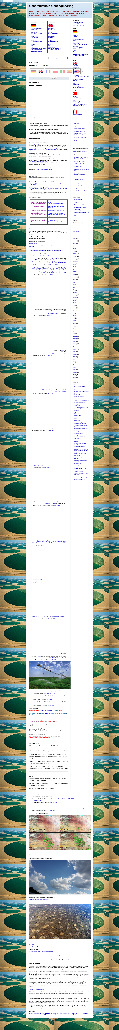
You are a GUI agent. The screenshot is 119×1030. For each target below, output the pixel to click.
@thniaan (43, 259)
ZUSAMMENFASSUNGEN (36, 28)
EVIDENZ (33, 31)
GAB (75, 126)
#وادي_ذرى (54, 258)
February (75, 245)
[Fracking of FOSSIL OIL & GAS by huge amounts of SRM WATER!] (60, 938)
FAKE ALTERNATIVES (53, 41)
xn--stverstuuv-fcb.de (78, 433)
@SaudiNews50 (39, 269)
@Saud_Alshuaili (35, 542)
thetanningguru (77, 430)
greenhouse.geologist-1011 (80, 453)
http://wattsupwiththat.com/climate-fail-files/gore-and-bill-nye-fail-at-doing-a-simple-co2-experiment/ (81, 449)
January (74, 243)
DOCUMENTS (51, 29)
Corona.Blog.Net (77, 470)
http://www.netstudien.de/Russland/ (81, 391)
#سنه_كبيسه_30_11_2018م (38, 616)
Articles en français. (77, 114)
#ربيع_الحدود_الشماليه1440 (60, 272)
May (73, 246)
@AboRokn (54, 271)
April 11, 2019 (51, 274)
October (74, 238)
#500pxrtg (75, 798)
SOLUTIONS (51, 40)
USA (32, 45)
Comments (76, 225)
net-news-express (78, 463)
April (74, 264)
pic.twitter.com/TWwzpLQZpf (59, 262)
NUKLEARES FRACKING (36, 33)
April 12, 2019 (50, 315)
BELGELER (75, 96)
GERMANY (50, 43)
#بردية (64, 267)
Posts (75, 222)
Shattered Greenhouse (79, 396)
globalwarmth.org (77, 426)
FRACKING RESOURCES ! (80, 402)
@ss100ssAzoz (50, 542)
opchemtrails (76, 458)
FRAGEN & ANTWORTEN (36, 49)
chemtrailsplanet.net (78, 444)
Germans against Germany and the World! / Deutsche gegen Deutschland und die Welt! (81, 178)
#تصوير (38, 267)
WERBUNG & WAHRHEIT (36, 51)
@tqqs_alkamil (62, 269)
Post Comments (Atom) (40, 120)
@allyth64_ (56, 261)
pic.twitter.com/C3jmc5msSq (51, 428)
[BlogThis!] (52, 78)
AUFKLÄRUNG (34, 37)
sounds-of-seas (77, 466)
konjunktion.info (77, 412)
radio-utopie (76, 461)
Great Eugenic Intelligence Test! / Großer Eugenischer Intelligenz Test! (82, 182)
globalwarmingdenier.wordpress (81, 428)
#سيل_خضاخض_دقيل (37, 465)
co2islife (75, 418)
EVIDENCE (50, 31)
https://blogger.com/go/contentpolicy (37, 144)
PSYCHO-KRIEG (34, 36)
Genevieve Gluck (77, 476)
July (73, 249)
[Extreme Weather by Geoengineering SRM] (39, 899)
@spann (60, 798)
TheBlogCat (76, 410)
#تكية (50, 268)
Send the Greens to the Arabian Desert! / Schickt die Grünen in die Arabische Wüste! (81, 192)
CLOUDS (50, 44)
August (74, 251)
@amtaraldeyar (43, 542)
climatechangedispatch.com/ (80, 468)
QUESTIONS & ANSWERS (54, 49)
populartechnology (78, 422)
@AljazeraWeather (62, 271)
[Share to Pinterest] (56, 78)
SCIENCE (50, 32)
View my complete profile (34, 946)
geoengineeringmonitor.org (80, 443)
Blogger (69, 959)
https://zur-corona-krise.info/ (80, 386)
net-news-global (77, 465)
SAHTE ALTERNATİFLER (78, 105)
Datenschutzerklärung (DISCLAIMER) (42, 1014)
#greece (53, 798)
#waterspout (48, 798)
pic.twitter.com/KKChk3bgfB (60, 391)
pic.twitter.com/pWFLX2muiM (57, 616)
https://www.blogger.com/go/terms (44, 169)
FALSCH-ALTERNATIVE (36, 41)
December (75, 241)
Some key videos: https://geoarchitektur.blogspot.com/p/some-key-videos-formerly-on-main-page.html (46, 245)
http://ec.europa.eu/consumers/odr (36, 989)
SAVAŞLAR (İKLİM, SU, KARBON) (80, 102)
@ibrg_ (52, 541)
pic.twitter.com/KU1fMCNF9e (59, 696)
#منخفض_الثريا (37, 389)
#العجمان (46, 616)
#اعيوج (48, 540)
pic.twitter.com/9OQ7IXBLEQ (49, 690)
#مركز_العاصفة (43, 389)
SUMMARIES (51, 28)
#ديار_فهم (61, 259)
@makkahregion (50, 261)
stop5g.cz (76, 384)
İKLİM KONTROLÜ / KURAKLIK (80, 99)
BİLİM (74, 100)
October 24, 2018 (53, 802)
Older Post (65, 117)
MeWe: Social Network (79, 129)
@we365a (47, 259)
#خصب (48, 701)
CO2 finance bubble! (78, 166)
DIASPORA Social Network (79, 131)
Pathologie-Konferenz (78, 471)
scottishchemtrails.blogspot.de (80, 439)
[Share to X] (53, 78)
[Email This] (51, 78)
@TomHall (70, 798)
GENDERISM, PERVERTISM (54, 48)
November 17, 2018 (51, 659)
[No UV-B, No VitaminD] (34, 855)
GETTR (75, 125)
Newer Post (32, 117)
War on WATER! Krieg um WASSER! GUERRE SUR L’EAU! (82, 158)
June (74, 248)
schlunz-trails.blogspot (79, 456)
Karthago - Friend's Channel (80, 133)
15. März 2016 (51, 810)
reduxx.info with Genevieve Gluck (81, 477)
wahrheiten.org (77, 438)
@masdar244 (50, 269)
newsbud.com (77, 420)
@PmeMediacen (42, 261)
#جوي (35, 267)
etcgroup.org (76, 441)
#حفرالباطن (38, 656)
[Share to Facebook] (55, 78)
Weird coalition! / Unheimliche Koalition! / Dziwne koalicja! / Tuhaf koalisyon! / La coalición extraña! (81, 187)
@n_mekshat (56, 269)
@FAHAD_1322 (35, 261)
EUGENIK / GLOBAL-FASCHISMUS (39, 39)
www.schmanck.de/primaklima (80, 425)
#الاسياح (43, 540)
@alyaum (36, 540)
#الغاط (62, 350)
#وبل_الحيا (60, 268)
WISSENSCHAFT (34, 32)
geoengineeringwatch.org (79, 436)
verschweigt (46, 713)
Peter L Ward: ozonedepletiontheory (81, 400)
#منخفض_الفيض (36, 701)
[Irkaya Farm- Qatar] (50, 688)
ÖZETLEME (75, 97)
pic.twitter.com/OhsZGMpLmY (54, 313)
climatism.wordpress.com (79, 446)
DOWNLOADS (34, 47)
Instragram (76, 123)
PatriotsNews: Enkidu (78, 202)
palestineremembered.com (80, 479)
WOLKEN (33, 44)
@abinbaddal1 (62, 261)
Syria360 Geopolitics (78, 393)
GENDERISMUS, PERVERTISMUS (38, 48)
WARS (49, 35)
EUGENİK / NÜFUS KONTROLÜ (80, 104)
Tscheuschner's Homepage (80, 423)
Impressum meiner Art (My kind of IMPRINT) (72, 1014)
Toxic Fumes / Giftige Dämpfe (80, 163)
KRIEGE (33, 35)
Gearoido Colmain (78, 415)
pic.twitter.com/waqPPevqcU (59, 702)
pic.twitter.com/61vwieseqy (38, 800)
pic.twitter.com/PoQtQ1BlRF (50, 353)
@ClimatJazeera (43, 268)
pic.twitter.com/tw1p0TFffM (69, 808)
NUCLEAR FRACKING (53, 33)
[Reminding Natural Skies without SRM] (60, 894)
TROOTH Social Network (79, 128)
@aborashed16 (47, 541)
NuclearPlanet (77, 405)
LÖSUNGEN (33, 40)
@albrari (45, 269)
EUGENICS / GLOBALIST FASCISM (56, 39)
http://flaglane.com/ (83, 151)
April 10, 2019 (51, 430)
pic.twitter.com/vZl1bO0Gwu (38, 579)
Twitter (75, 140)
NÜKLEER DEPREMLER (78, 101)
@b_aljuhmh (57, 541)
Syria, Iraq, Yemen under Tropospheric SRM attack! (79, 173)
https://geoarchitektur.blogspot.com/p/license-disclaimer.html (41, 951)
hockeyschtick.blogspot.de (79, 452)
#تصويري (56, 268)
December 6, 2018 (52, 618)
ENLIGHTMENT (51, 37)
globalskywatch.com (78, 435)
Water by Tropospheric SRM (80, 161)
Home (49, 117)
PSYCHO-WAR (51, 36)
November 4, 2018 (54, 264)
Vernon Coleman (77, 388)
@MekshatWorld (48, 271)
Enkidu (32, 944)
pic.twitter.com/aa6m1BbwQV (47, 272)
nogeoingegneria (77, 403)
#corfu (56, 798)
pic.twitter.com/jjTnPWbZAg (49, 503)
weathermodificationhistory (79, 417)
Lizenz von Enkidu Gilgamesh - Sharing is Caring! (40, 773)
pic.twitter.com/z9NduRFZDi (60, 542)
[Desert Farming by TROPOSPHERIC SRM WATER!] (60, 849)
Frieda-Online (77, 394)
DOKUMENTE (34, 29)
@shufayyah (63, 541)
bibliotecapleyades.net (79, 413)
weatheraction (77, 431)
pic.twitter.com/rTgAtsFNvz (50, 465)
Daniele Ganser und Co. (48, 710)
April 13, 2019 (49, 355)
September (75, 236)
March (74, 263)
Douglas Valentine (78, 408)
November (75, 240)
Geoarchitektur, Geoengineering (51, 5)
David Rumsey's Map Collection (81, 407)
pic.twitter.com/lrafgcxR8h (52, 657)
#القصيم (40, 540)
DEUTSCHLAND (34, 43)
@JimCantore (65, 798)
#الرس (64, 268)
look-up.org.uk (77, 455)
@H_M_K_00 (50, 262)
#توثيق (57, 259)
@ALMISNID (41, 271)
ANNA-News (76, 389)
